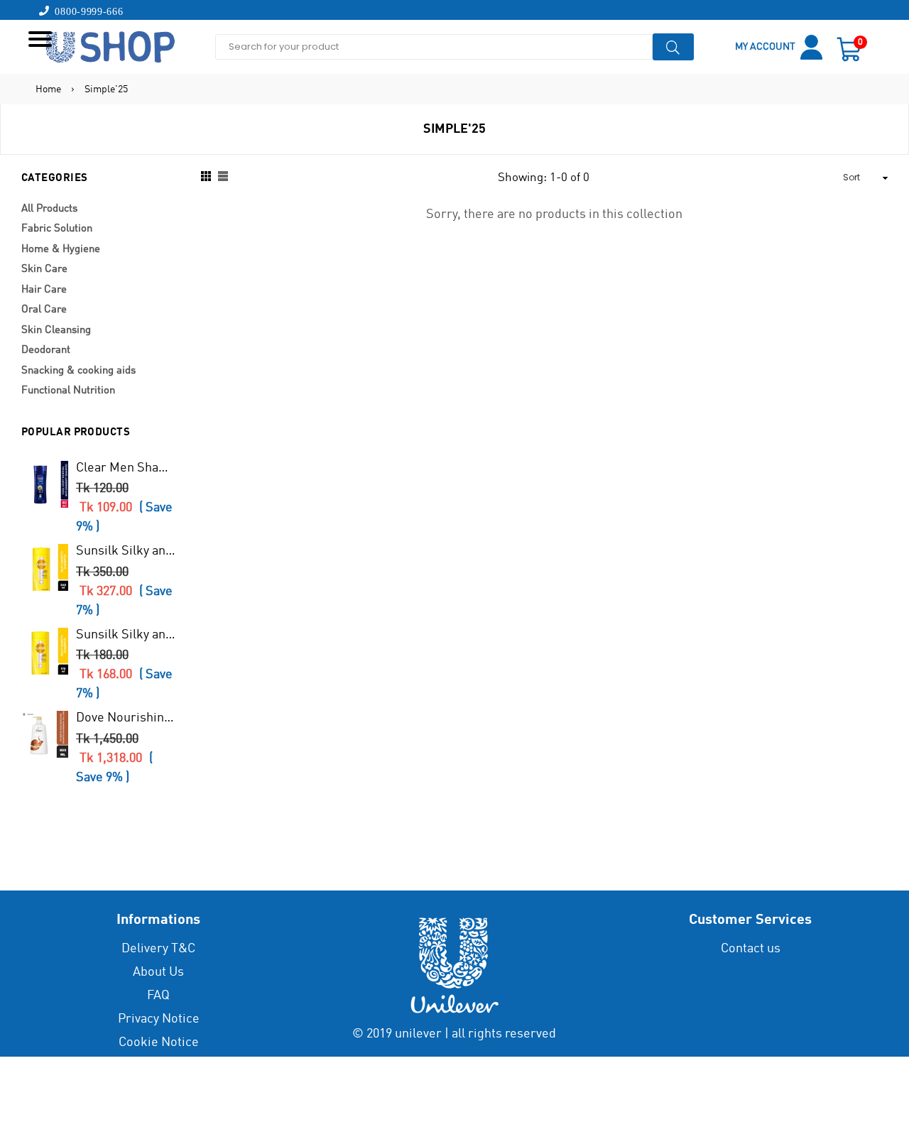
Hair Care (44, 290)
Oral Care (44, 310)
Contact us (750, 948)
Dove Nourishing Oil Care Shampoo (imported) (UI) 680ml (127, 718)
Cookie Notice (159, 1042)
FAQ (158, 995)
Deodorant (45, 350)
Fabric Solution (56, 229)
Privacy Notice (159, 1019)
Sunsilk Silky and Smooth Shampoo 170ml (127, 634)
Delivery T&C (158, 948)
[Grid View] (206, 178)
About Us (158, 972)
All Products (49, 209)
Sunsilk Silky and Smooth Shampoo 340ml (127, 551)
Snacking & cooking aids (78, 371)
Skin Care (44, 269)
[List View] (223, 178)
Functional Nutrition (68, 391)
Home (48, 89)
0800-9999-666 (87, 11)
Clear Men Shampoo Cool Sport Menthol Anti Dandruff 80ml (127, 468)
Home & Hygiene (60, 249)
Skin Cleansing (56, 330)
